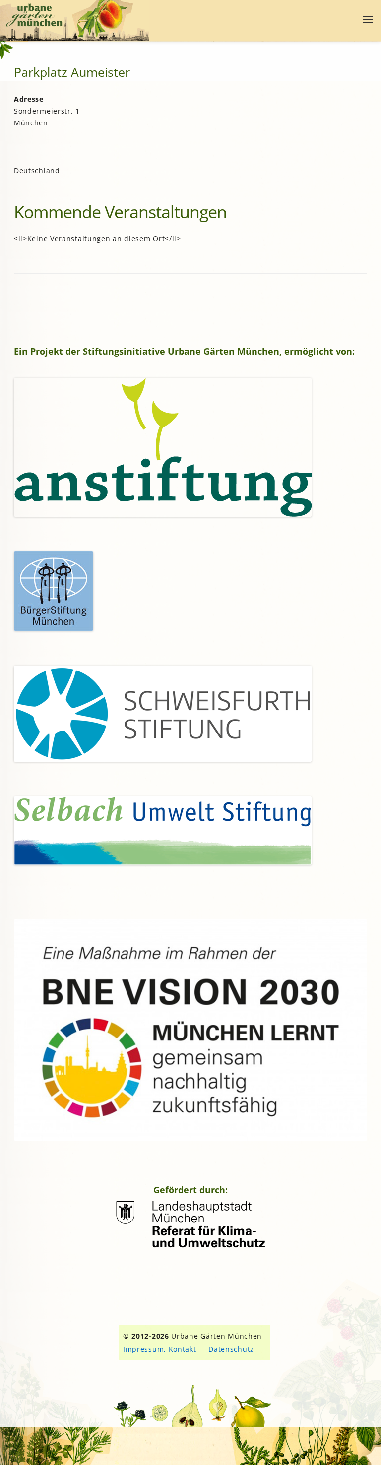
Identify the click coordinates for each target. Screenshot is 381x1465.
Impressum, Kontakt (159, 1349)
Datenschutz (231, 1349)
